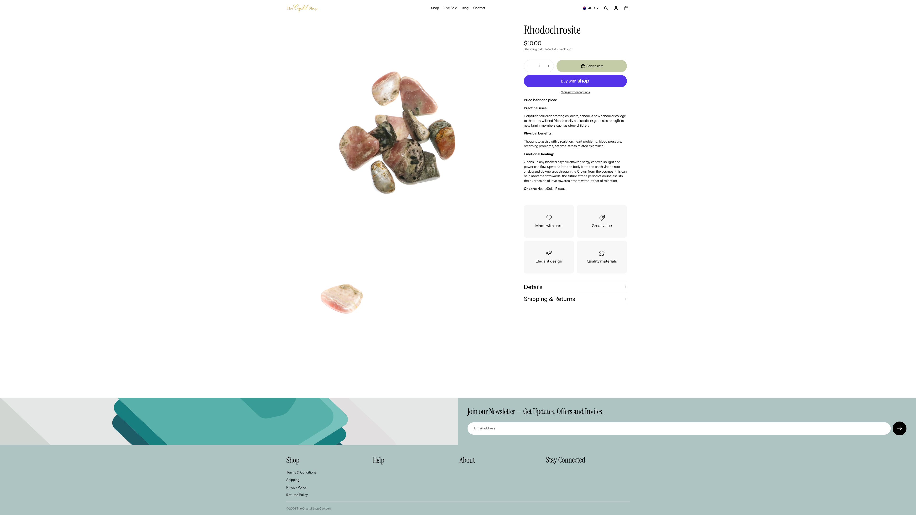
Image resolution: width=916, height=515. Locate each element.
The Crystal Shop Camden (314, 508)
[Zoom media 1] (398, 127)
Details (533, 286)
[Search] (606, 8)
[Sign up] (899, 428)
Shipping (292, 480)
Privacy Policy (296, 487)
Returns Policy (297, 495)
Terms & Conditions (301, 472)
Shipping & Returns (549, 298)
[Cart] (626, 8)
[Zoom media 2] (341, 297)
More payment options (575, 92)
